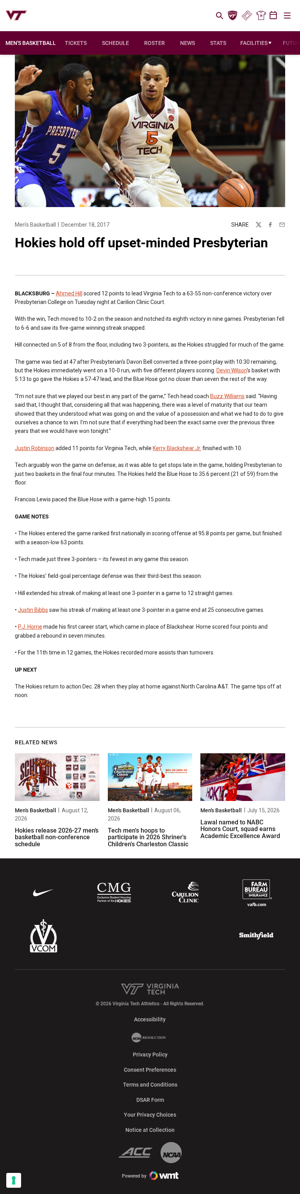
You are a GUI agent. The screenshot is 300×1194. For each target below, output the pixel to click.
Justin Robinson (34, 448)
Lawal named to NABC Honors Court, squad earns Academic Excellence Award (240, 829)
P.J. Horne (30, 627)
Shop (261, 15)
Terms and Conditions (150, 1084)
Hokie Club (233, 15)
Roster (154, 43)
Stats (218, 43)
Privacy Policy (150, 1054)
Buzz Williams (227, 396)
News (187, 43)
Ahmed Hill (69, 293)
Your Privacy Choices (150, 1115)
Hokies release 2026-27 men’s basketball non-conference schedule (56, 837)
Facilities (254, 43)
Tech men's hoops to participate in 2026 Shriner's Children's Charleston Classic (148, 837)
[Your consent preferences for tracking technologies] (13, 1180)
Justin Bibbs (33, 610)
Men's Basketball (35, 225)
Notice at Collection (150, 1130)
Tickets (246, 15)
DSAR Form (150, 1100)
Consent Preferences (150, 1070)
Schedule (115, 43)
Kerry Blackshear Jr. (177, 448)
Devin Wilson (231, 370)
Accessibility (150, 1019)
